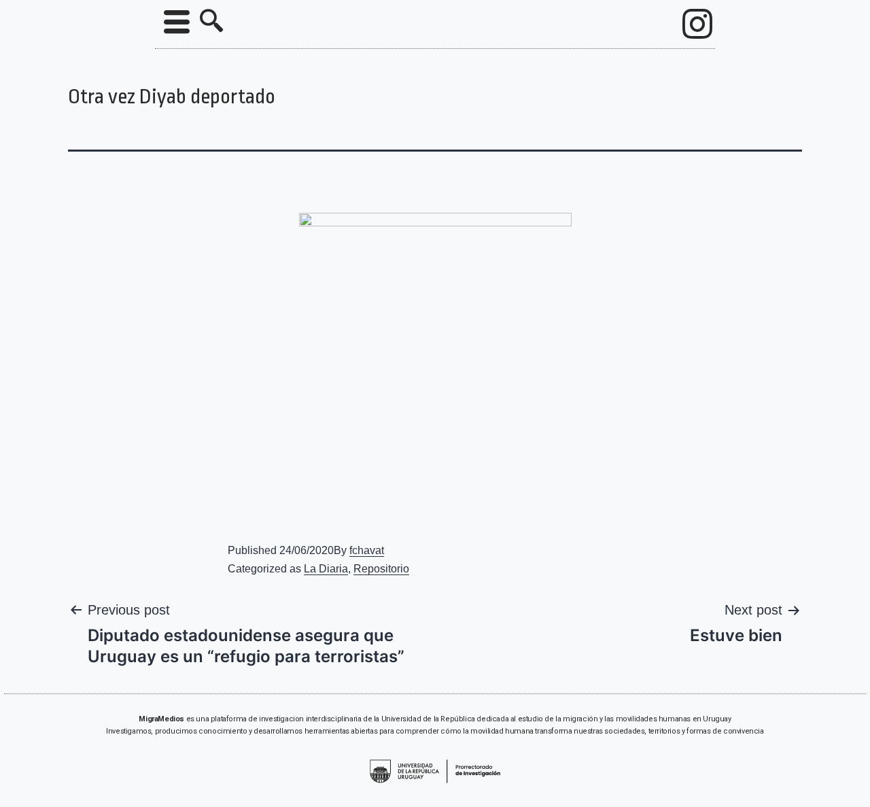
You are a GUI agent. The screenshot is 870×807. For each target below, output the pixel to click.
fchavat (366, 550)
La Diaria (326, 568)
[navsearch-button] (211, 22)
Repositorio (381, 568)
